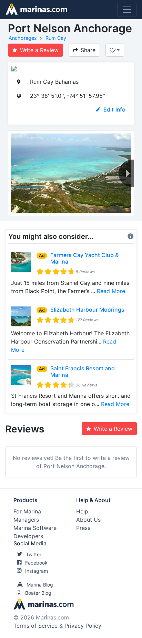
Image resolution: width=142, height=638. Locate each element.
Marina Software (35, 527)
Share (88, 50)
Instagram (36, 571)
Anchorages (23, 38)
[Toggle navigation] (126, 9)
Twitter (33, 554)
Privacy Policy (82, 625)
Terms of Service (35, 625)
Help (82, 511)
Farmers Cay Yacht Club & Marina (84, 258)
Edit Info (114, 109)
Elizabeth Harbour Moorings (87, 309)
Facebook (36, 563)
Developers (28, 536)
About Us (88, 519)
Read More (111, 291)
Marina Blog (40, 585)
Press (83, 527)
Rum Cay (55, 38)
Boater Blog (38, 593)
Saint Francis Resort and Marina (82, 371)
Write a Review (39, 50)
